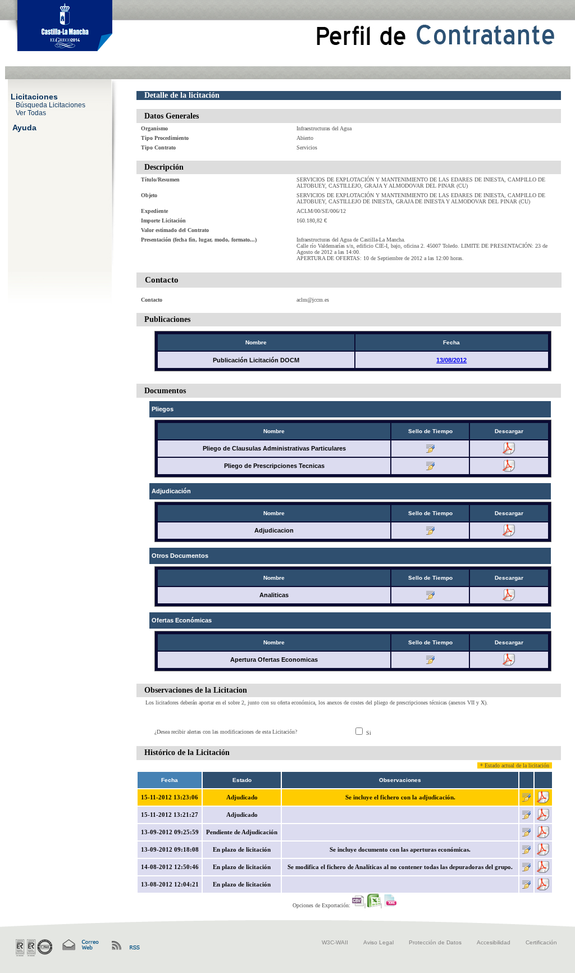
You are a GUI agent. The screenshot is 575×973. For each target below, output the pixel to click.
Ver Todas (31, 112)
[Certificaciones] (34, 947)
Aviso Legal (378, 942)
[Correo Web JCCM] (80, 945)
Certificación (541, 942)
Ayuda (24, 126)
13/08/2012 (451, 360)
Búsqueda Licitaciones (50, 104)
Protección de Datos (435, 942)
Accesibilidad (493, 942)
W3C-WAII (335, 942)
